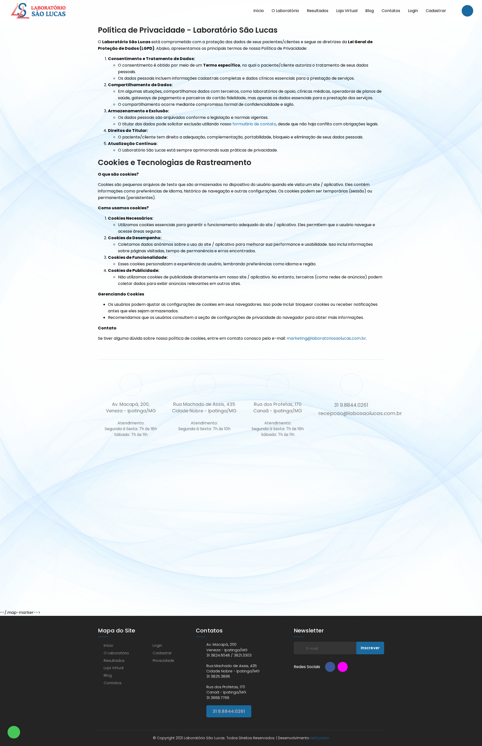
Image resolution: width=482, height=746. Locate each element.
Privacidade (163, 660)
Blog (369, 11)
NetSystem (319, 737)
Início (258, 11)
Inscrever (370, 648)
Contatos (391, 11)
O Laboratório (285, 11)
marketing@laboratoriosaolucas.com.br (326, 338)
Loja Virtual (346, 11)
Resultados (317, 11)
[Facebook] (330, 667)
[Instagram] (343, 667)
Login (413, 11)
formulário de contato (254, 124)
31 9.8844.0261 (229, 711)
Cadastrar (436, 11)
